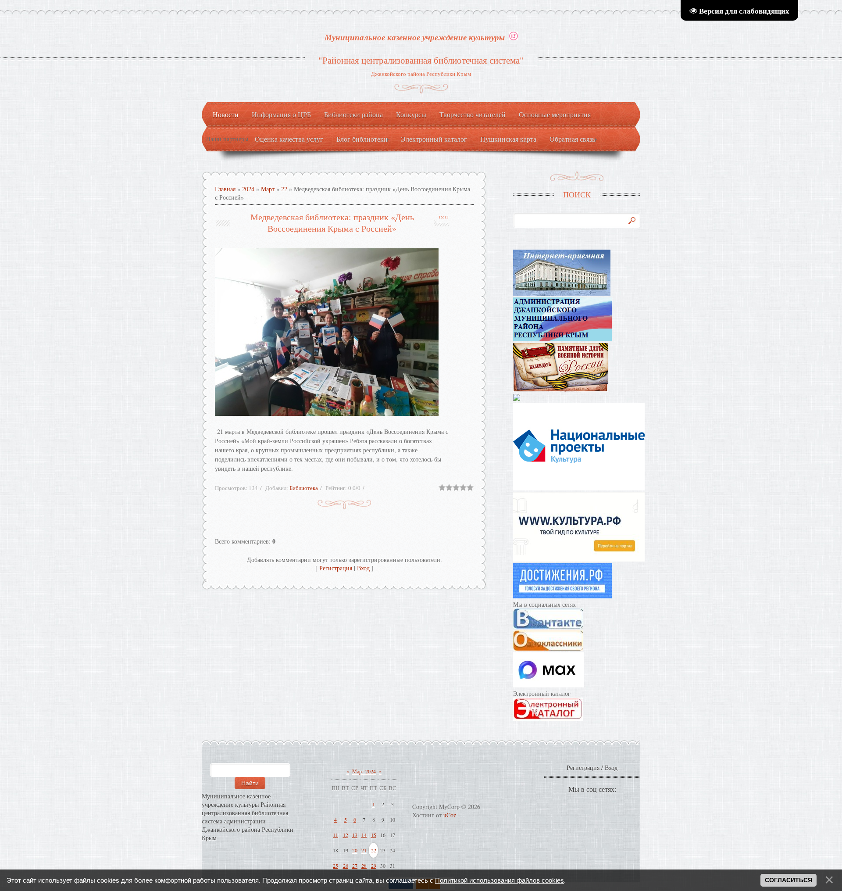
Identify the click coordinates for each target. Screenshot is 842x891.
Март (268, 189)
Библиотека (303, 488)
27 (354, 865)
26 (345, 865)
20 (354, 850)
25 (335, 865)
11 (335, 834)
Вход (363, 568)
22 (284, 189)
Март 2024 (364, 771)
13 (354, 834)
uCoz (449, 815)
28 (364, 865)
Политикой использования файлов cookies (499, 880)
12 (345, 834)
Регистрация (335, 568)
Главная (225, 189)
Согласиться (788, 880)
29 (373, 865)
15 (373, 834)
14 (364, 834)
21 (364, 850)
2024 (248, 189)
